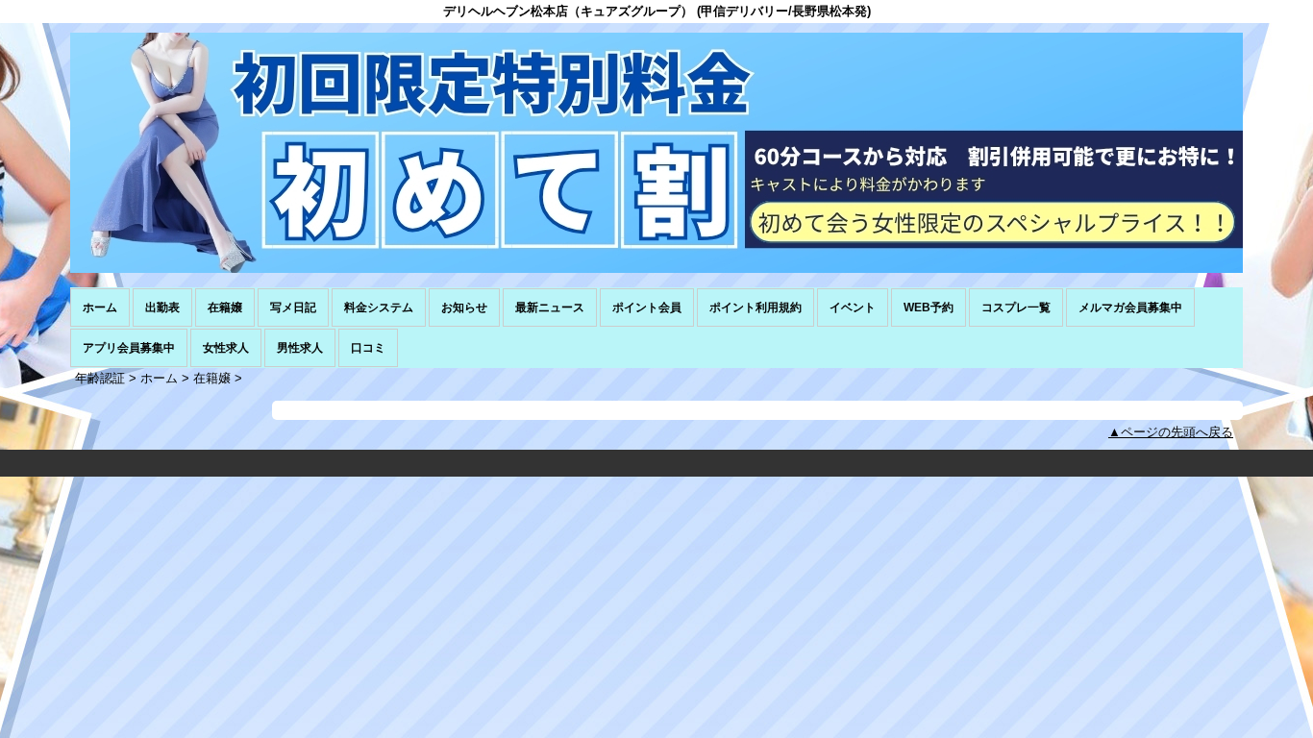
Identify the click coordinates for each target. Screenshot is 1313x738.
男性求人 (300, 348)
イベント (853, 307)
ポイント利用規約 (755, 307)
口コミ (368, 348)
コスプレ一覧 (1016, 307)
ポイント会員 (646, 307)
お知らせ (464, 307)
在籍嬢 (225, 307)
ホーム (100, 307)
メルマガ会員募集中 (1130, 307)
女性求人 (226, 348)
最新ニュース (549, 307)
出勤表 (162, 307)
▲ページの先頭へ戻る (1170, 432)
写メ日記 (293, 307)
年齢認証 (100, 378)
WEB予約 (929, 307)
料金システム (378, 307)
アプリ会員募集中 (129, 348)
